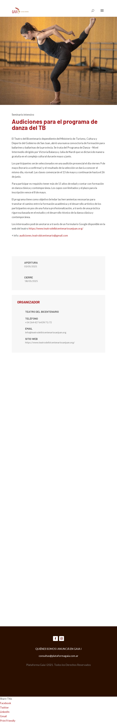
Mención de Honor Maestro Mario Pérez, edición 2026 (53, 591)
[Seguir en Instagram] (61, 638)
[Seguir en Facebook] (55, 638)
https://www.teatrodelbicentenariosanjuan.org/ (56, 228)
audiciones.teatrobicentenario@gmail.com (43, 235)
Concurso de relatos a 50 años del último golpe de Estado (56, 514)
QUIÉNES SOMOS (45, 648)
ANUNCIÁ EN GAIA (69, 648)
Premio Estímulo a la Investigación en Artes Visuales (52, 436)
